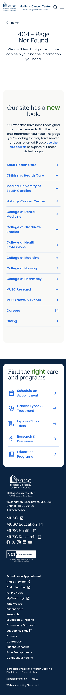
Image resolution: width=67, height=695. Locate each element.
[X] (13, 542)
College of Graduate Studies (33, 229)
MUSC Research (33, 289)
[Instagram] (19, 542)
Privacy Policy (29, 672)
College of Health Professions (33, 244)
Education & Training (20, 620)
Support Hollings (20, 631)
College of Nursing (33, 268)
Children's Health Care (33, 175)
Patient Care (15, 609)
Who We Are (14, 604)
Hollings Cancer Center (33, 201)
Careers (33, 310)
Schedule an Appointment (24, 576)
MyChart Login (18, 598)
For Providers (15, 593)
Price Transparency (19, 652)
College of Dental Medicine (33, 214)
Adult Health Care (33, 165)
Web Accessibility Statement (23, 685)
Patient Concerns (18, 647)
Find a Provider (18, 581)
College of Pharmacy (33, 279)
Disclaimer (12, 672)
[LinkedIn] (24, 542)
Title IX (34, 678)
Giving (33, 321)
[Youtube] (30, 542)
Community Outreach (21, 625)
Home (15, 22)
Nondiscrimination (17, 678)
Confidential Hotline (20, 658)
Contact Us (14, 641)
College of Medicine (33, 257)
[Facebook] (8, 542)
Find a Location (19, 587)
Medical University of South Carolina (33, 188)
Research (13, 614)
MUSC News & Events (33, 300)
